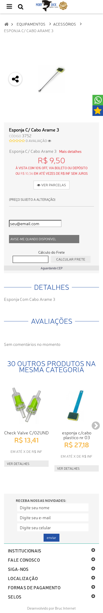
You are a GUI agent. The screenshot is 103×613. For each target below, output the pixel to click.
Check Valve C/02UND (26, 432)
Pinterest (16, 136)
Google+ (16, 122)
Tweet (16, 94)
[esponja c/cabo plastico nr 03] (76, 404)
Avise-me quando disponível (33, 239)
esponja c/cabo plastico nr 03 (76, 434)
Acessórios (64, 23)
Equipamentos (31, 23)
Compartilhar (16, 108)
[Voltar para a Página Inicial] (6, 24)
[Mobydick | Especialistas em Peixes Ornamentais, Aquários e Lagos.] (51, 6)
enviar (51, 537)
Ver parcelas (53, 185)
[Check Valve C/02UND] (26, 404)
